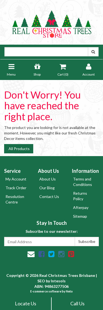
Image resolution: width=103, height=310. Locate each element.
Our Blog (47, 187)
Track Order (15, 187)
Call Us (77, 303)
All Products (19, 148)
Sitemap (80, 216)
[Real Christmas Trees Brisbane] (51, 21)
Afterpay (80, 207)
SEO (41, 281)
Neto (69, 291)
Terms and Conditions (82, 182)
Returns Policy (80, 196)
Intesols (58, 281)
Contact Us (49, 196)
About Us (47, 179)
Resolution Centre (14, 199)
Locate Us (25, 303)
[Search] (93, 51)
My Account (15, 179)
